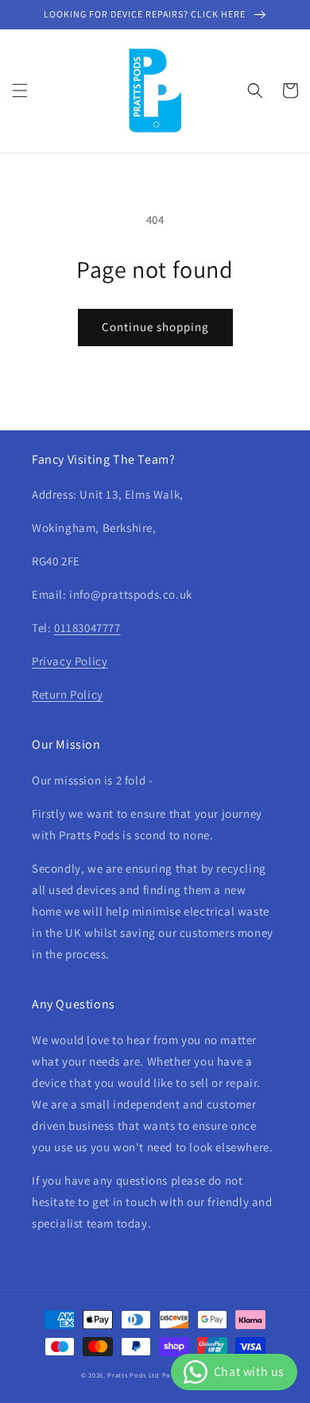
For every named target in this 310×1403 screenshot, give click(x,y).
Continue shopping (155, 326)
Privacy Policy (69, 661)
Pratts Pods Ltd (133, 1374)
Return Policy (67, 694)
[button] (19, 90)
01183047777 (87, 627)
